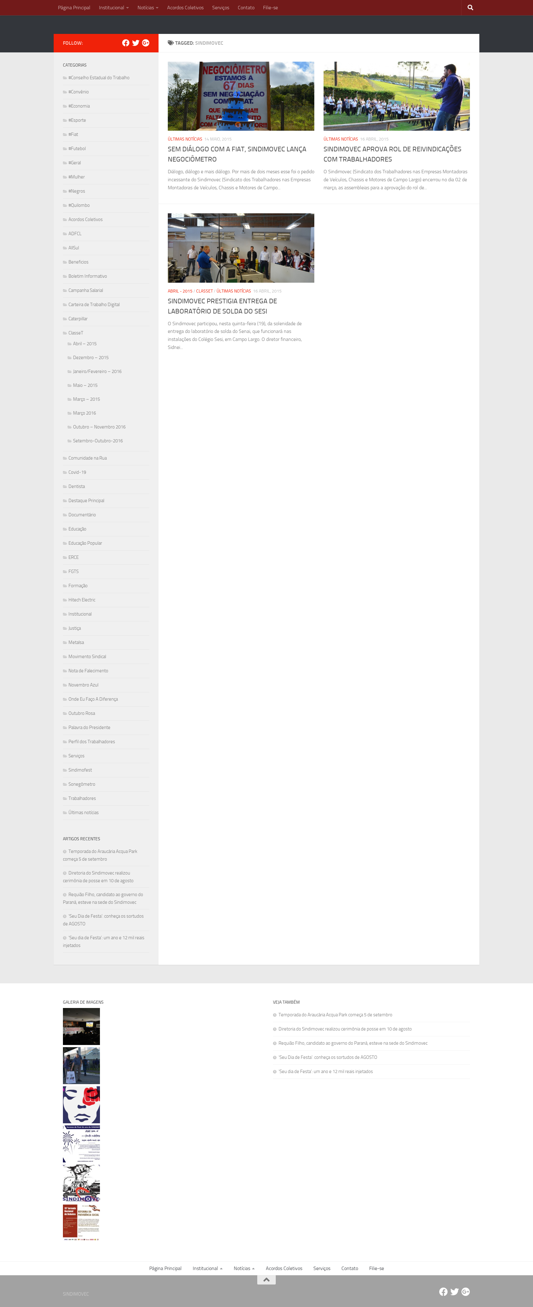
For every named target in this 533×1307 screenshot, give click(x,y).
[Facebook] (126, 43)
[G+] (145, 43)
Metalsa (76, 642)
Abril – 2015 (85, 343)
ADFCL (74, 233)
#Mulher (76, 177)
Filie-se (270, 7)
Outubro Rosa (81, 713)
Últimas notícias (185, 139)
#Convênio (78, 92)
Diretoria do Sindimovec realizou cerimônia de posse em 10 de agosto (345, 1029)
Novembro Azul (83, 685)
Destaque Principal (86, 500)
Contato (246, 7)
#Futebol (77, 148)
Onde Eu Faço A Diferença (93, 699)
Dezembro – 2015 (91, 357)
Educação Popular (85, 543)
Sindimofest (80, 770)
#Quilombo (79, 205)
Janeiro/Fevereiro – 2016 (97, 371)
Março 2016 (84, 413)
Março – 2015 (86, 399)
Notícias (146, 7)
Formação (78, 585)
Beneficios (78, 262)
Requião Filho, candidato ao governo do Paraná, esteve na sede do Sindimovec (353, 1043)
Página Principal (74, 7)
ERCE (73, 557)
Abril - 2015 (180, 291)
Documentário (82, 515)
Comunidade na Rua (87, 458)
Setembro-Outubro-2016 (98, 441)
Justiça (74, 628)
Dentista (76, 486)
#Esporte (77, 120)
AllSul (73, 248)
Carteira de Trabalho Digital (94, 304)
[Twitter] (135, 43)
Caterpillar (78, 319)
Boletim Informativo (87, 276)
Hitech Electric (81, 600)
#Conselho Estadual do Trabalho (99, 77)
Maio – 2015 (85, 385)
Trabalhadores (82, 798)
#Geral (74, 163)
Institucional (111, 7)
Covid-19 (77, 472)
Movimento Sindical (87, 656)
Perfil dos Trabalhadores (91, 741)
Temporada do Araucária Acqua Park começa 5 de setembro (335, 1015)
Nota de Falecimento (88, 671)
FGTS (73, 571)
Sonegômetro (81, 784)
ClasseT (204, 291)
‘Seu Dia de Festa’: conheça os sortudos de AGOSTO (328, 1057)
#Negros (76, 191)
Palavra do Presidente (89, 727)
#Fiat (73, 134)
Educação (77, 529)
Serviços (220, 7)
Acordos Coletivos (185, 7)
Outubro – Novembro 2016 (99, 427)
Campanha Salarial (85, 290)
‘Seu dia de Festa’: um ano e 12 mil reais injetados (326, 1071)
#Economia (79, 106)
